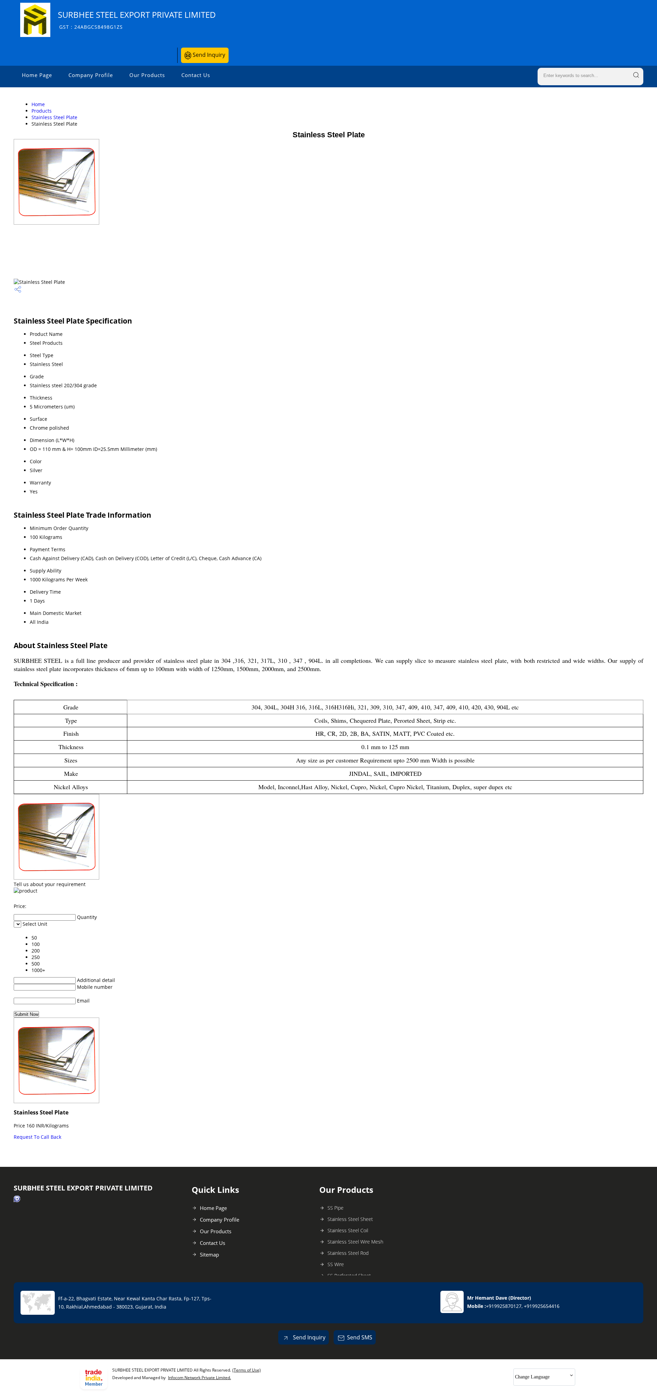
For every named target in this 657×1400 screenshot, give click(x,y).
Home (38, 104)
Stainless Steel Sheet (350, 1219)
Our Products (147, 75)
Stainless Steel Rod (348, 1253)
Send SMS (359, 1337)
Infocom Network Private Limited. (199, 1377)
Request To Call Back (37, 1137)
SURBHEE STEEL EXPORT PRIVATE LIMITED (137, 19)
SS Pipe (335, 1207)
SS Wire (335, 1264)
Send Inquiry (208, 55)
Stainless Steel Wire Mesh (355, 1241)
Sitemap (209, 1254)
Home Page (37, 75)
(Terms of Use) (246, 1370)
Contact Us (195, 75)
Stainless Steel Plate (54, 117)
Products (41, 111)
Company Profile (90, 75)
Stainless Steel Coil (347, 1230)
